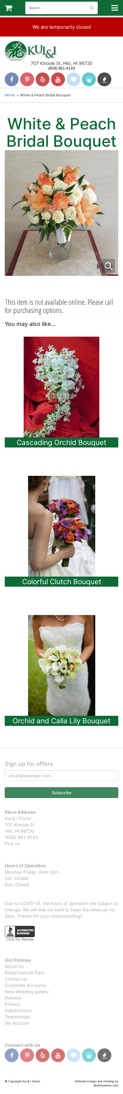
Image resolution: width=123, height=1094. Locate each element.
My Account (17, 1023)
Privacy (12, 1004)
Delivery (13, 997)
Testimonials (17, 1016)
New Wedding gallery (27, 991)
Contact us (16, 979)
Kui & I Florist (31, 50)
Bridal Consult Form (24, 972)
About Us (14, 966)
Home (10, 95)
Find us (12, 843)
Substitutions (18, 1010)
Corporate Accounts (25, 985)
